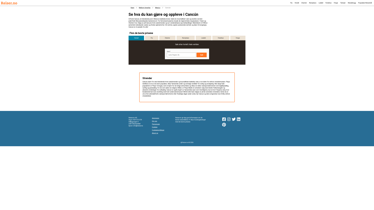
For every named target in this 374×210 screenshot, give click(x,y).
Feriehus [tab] (221, 38)
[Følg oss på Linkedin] (239, 119)
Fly (291, 3)
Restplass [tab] (185, 38)
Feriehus (328, 3)
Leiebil (321, 3)
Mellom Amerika (144, 8)
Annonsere (155, 118)
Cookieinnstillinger (158, 130)
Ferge (336, 3)
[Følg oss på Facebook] (224, 119)
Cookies (154, 127)
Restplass (312, 3)
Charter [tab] (167, 38)
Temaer (343, 3)
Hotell (297, 3)
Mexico (157, 8)
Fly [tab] (152, 38)
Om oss (154, 121)
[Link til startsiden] (9, 2)
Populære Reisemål (365, 3)
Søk (201, 55)
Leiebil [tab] (203, 38)
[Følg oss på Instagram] (229, 119)
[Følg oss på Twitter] (234, 119)
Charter (304, 3)
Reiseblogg (352, 3)
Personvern (156, 124)
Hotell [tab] (136, 38)
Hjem (132, 8)
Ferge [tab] (238, 38)
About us (155, 133)
